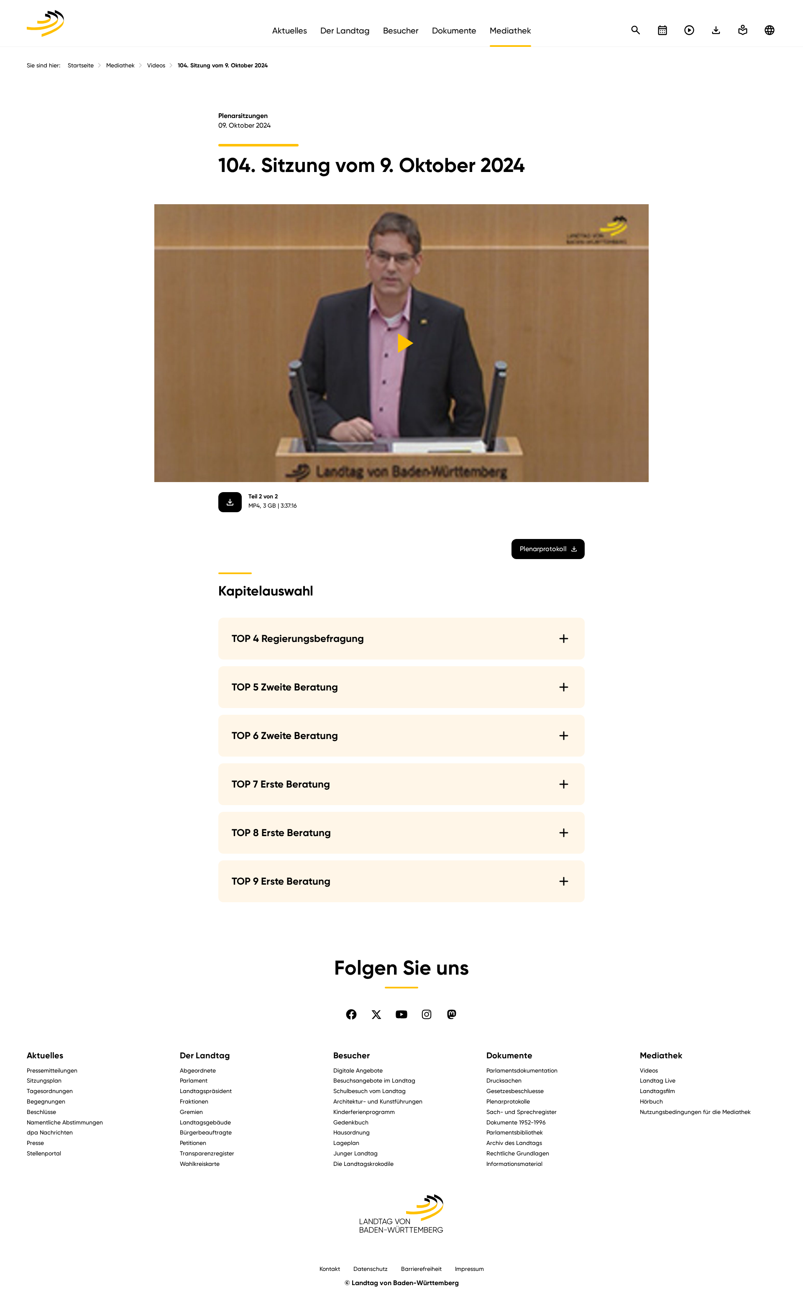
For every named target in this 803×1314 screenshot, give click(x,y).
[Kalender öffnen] (662, 30)
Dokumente (509, 1055)
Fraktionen (194, 1101)
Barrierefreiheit (421, 1268)
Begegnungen (46, 1101)
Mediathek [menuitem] (510, 31)
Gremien (191, 1111)
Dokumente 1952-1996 (516, 1122)
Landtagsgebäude (205, 1122)
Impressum (469, 1268)
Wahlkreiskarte (200, 1163)
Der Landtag (205, 1055)
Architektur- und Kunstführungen (377, 1101)
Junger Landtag (355, 1153)
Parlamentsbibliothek (514, 1132)
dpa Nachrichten (50, 1132)
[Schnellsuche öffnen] (636, 30)
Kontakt (330, 1268)
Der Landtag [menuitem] (345, 31)
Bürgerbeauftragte (206, 1132)
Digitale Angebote (358, 1070)
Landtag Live (657, 1080)
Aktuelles (45, 1055)
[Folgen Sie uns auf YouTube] (401, 1014)
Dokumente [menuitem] (454, 31)
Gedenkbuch (350, 1122)
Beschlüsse (41, 1111)
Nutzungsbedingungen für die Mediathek (695, 1111)
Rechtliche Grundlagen (517, 1153)
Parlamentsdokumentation (521, 1070)
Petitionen (193, 1142)
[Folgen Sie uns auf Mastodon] (451, 1014)
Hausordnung (351, 1132)
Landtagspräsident (206, 1090)
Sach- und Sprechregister (521, 1111)
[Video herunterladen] (230, 502)
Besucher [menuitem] (401, 31)
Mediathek (120, 65)
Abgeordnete (198, 1070)
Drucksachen (504, 1080)
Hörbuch (651, 1101)
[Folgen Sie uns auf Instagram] (426, 1014)
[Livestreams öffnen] (689, 30)
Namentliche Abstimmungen (65, 1122)
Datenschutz (370, 1268)
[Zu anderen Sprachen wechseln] (770, 30)
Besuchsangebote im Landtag (374, 1080)
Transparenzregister (207, 1153)
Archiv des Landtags (514, 1142)
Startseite (81, 65)
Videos (156, 65)
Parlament (193, 1080)
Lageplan (346, 1142)
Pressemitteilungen (52, 1070)
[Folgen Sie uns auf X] (376, 1014)
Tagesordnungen (50, 1090)
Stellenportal (44, 1153)
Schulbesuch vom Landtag (369, 1090)
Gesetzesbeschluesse (515, 1090)
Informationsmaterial (514, 1163)
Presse (35, 1142)
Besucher (351, 1055)
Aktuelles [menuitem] (289, 31)
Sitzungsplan (44, 1080)
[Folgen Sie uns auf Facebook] (351, 1014)
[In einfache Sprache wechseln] (716, 30)
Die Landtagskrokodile (363, 1163)
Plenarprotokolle (508, 1101)
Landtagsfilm (657, 1090)
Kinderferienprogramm (364, 1111)
